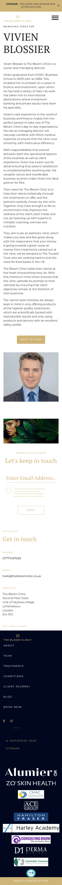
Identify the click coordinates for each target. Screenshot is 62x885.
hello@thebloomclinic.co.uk (22, 576)
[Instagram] (11, 721)
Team (7, 656)
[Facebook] (4, 721)
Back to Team (31, 340)
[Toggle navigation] (55, 18)
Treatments (13, 666)
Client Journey (16, 686)
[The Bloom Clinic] (17, 18)
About (8, 646)
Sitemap (13, 748)
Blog (7, 697)
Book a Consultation (31, 881)
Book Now (12, 707)
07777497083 (12, 558)
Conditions (13, 676)
